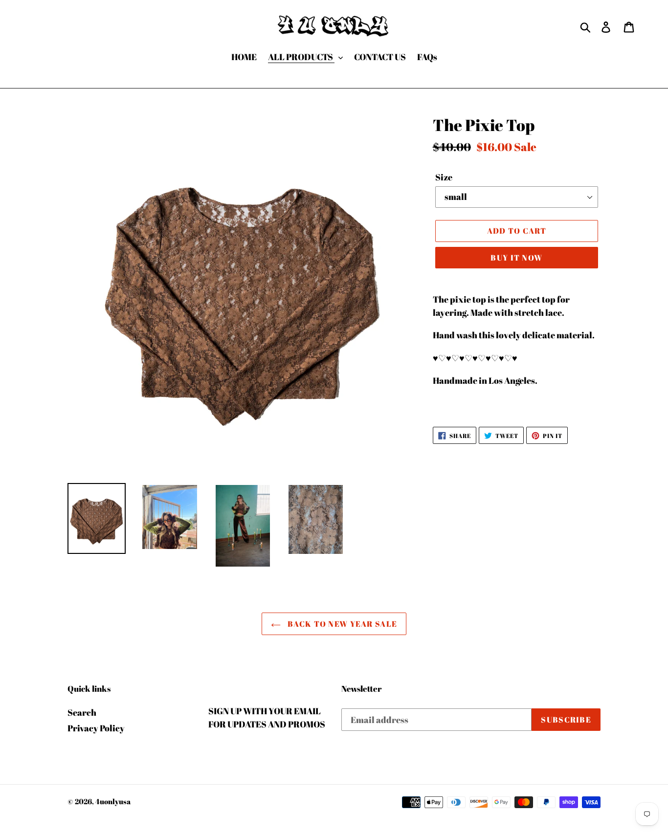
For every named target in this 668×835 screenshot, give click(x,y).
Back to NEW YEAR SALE (341, 623)
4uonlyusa (113, 801)
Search (81, 712)
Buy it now (516, 257)
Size (443, 177)
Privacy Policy (96, 728)
